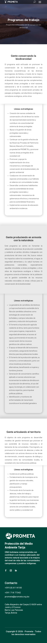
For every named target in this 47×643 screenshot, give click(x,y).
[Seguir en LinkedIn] (16, 570)
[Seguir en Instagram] (11, 570)
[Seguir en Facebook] (6, 570)
